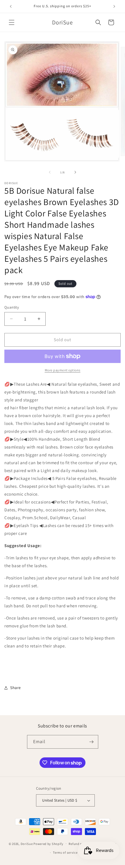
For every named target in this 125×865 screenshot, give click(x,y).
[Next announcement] (114, 6)
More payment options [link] (63, 370)
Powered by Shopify (48, 843)
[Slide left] (49, 172)
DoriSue (27, 843)
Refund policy (79, 844)
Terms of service (65, 852)
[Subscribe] (91, 742)
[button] (11, 22)
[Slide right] (75, 172)
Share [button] (15, 687)
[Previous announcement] (10, 6)
